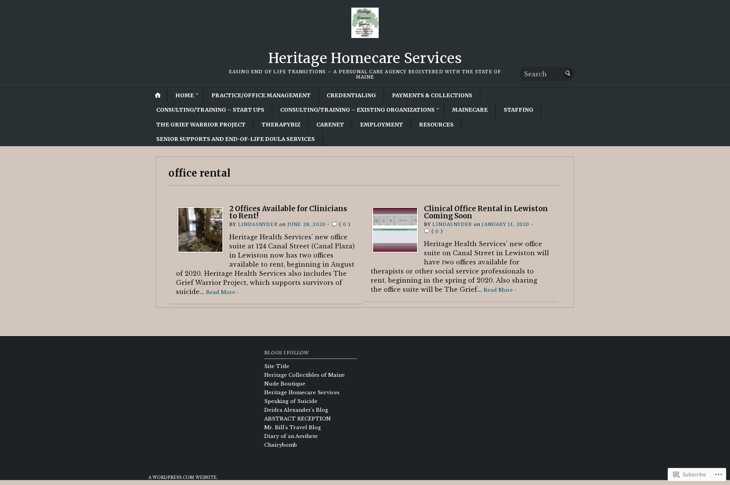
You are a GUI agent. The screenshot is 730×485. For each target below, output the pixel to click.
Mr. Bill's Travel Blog (292, 427)
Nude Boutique (284, 384)
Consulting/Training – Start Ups (210, 109)
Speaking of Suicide (290, 401)
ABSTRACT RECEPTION (297, 419)
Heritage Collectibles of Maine (304, 375)
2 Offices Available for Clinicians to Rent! (288, 212)
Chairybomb (280, 445)
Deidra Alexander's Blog (296, 410)
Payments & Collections (432, 95)
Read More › (222, 292)
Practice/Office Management (261, 95)
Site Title (276, 366)
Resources (436, 124)
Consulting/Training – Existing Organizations (357, 109)
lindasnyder (258, 224)
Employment (381, 124)
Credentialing (351, 95)
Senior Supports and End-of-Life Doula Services (235, 139)
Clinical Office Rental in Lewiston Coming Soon (486, 212)
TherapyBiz (281, 124)
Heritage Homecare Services (365, 58)
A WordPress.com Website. (183, 477)
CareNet (330, 124)
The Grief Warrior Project (201, 124)
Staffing (518, 109)
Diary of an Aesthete (291, 436)
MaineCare (470, 109)
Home (184, 95)
